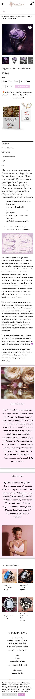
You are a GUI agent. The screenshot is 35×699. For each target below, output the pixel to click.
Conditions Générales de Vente (17, 641)
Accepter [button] (21, 695)
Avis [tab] (3, 165)
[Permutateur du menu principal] (4, 11)
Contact (17, 658)
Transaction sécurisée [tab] (8, 156)
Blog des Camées (17, 673)
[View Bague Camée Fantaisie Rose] (5, 60)
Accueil (4, 16)
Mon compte (17, 670)
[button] (3, 4)
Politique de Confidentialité (17, 643)
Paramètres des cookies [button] (9, 695)
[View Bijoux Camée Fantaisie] (14, 60)
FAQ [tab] (3, 161)
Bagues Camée (19, 355)
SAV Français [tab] (6, 152)
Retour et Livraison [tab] (8, 148)
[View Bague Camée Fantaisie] (23, 60)
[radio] (4, 81)
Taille (3, 77)
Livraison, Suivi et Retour (17, 661)
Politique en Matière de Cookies (17, 646)
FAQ (17, 655)
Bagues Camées (20, 16)
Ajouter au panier (22, 86)
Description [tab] (5, 143)
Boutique (11, 16)
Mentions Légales (17, 638)
